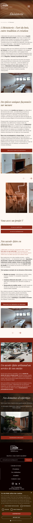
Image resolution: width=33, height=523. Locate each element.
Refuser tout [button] (16, 517)
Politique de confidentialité (24, 503)
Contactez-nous (15, 479)
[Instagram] (13, 484)
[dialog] (16, 507)
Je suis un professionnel (16, 231)
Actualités (16, 475)
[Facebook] (19, 484)
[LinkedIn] (16, 484)
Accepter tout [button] (16, 513)
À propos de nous (16, 466)
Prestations (16, 469)
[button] (16, 520)
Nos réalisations (15, 472)
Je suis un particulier (16, 227)
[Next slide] (31, 178)
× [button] (31, 492)
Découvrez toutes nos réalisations (16, 150)
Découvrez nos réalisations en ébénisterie (14, 304)
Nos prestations (4, 22)
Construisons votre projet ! (16, 437)
